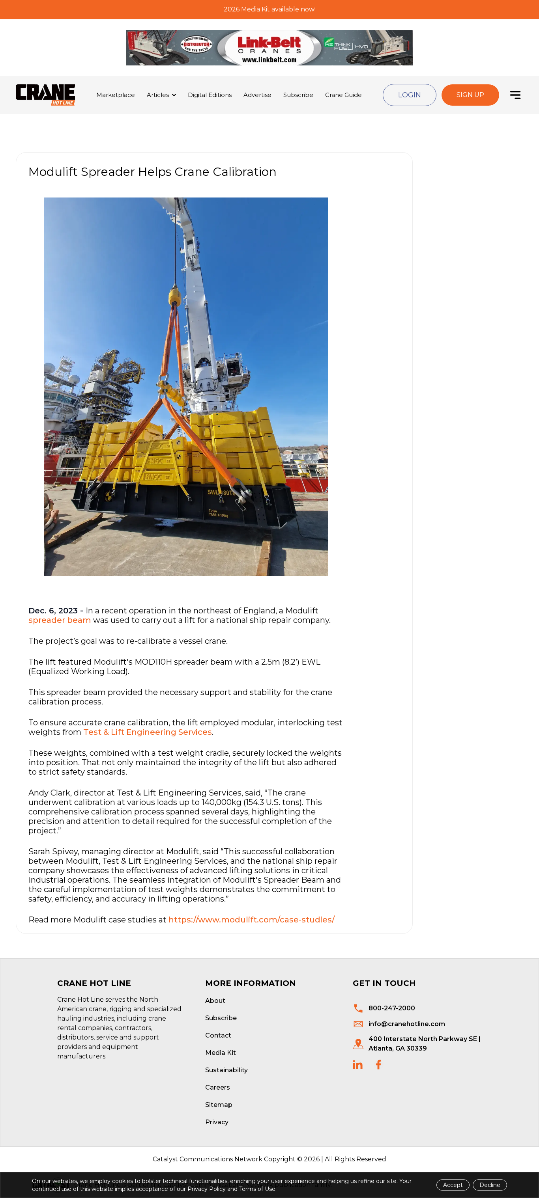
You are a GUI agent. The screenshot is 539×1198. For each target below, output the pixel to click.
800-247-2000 (392, 1008)
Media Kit (220, 1052)
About (215, 1000)
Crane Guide (343, 95)
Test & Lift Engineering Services (147, 732)
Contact (218, 1035)
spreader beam (59, 620)
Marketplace (115, 95)
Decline (489, 1185)
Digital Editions (210, 95)
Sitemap (218, 1105)
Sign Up (470, 95)
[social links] (358, 1064)
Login (409, 95)
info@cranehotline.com (407, 1024)
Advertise (257, 95)
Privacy (216, 1122)
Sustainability (226, 1070)
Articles (158, 95)
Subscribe (298, 95)
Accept (453, 1185)
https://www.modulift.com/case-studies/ (251, 919)
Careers (217, 1087)
